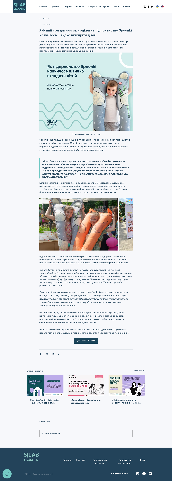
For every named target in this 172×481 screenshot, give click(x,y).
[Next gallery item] (129, 224)
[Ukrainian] (157, 6)
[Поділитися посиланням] (59, 354)
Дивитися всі (139, 370)
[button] (7, 473)
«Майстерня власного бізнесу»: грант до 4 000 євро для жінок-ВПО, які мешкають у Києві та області (125, 401)
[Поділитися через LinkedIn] (53, 354)
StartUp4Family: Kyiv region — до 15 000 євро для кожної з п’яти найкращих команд (44, 401)
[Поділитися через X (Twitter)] (47, 354)
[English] (162, 6)
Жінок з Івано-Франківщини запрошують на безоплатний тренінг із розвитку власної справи (86, 401)
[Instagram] (144, 6)
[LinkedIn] (152, 6)
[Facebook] (148, 6)
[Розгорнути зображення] (78, 224)
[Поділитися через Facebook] (40, 354)
